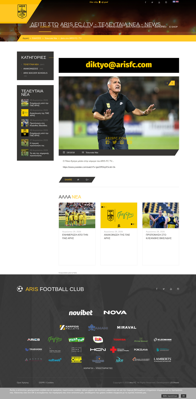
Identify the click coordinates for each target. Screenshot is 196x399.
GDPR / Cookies (46, 382)
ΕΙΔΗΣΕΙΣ (45, 27)
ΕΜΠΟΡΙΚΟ (160, 27)
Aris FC (132, 382)
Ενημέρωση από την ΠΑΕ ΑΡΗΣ (39, 104)
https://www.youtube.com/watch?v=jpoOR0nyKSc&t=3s (89, 167)
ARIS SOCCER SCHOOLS (139, 27)
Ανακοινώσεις (33, 69)
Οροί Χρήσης (23, 382)
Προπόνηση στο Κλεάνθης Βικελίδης (38, 124)
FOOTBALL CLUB (55, 289)
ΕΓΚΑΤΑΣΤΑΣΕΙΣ (114, 27)
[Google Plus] (87, 180)
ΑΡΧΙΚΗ (33, 27)
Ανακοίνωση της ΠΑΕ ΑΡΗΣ (39, 114)
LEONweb (174, 382)
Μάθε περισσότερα (170, 396)
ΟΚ (183, 396)
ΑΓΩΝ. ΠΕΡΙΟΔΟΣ (81, 27)
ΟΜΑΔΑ (66, 27)
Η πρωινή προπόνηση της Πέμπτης (37, 145)
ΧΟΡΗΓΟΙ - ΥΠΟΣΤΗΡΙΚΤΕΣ (98, 368)
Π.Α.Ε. (56, 27)
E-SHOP (173, 27)
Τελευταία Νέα (51, 38)
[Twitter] (78, 180)
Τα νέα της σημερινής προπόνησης (39, 154)
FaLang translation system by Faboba (68, 273)
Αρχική (26, 38)
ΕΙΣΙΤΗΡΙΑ (98, 27)
